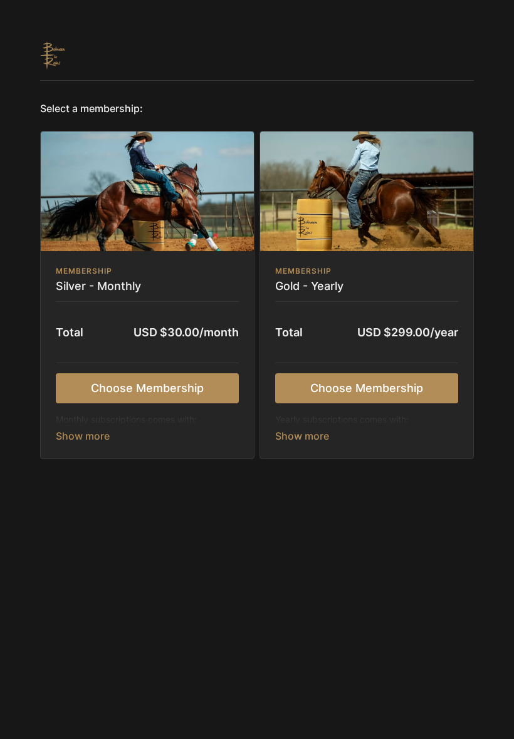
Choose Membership (147, 388)
